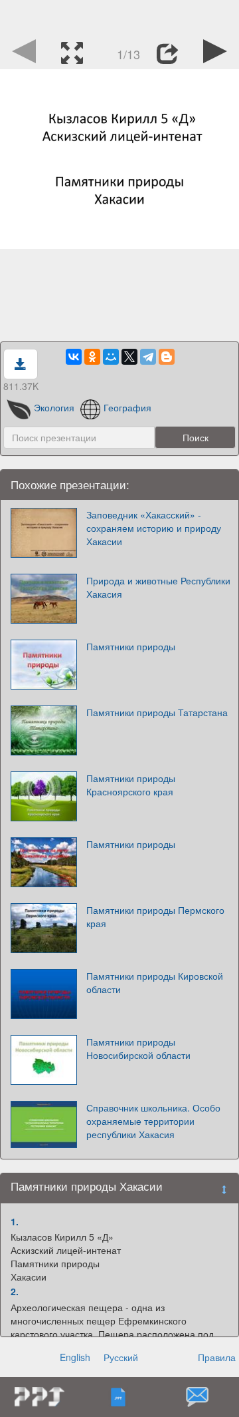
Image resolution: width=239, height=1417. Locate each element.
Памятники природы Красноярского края (130, 784)
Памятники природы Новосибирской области (138, 1048)
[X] (129, 357)
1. (15, 1221)
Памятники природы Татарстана (157, 712)
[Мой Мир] (111, 357)
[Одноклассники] (92, 357)
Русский (121, 1357)
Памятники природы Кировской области (154, 982)
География (127, 407)
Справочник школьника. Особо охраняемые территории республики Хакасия (153, 1121)
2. (15, 1291)
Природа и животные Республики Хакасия (158, 587)
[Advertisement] (119, 16)
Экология (54, 407)
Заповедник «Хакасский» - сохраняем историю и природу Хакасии (153, 528)
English (75, 1357)
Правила (217, 1357)
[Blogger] (167, 357)
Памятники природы (130, 646)
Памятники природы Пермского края (155, 916)
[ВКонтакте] (74, 357)
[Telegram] (148, 357)
